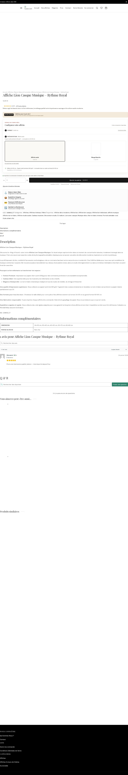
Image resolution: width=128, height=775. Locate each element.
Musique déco (82, 215)
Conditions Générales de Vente (10, 751)
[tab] (13, 25)
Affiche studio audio (24, 215)
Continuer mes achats (100, 20)
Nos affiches (45, 8)
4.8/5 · (15, 106)
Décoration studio (50, 215)
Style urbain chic (8, 218)
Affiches (10, 92)
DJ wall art (60, 215)
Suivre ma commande (7, 747)
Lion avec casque (71, 215)
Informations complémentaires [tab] (10, 231)
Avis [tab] (2, 233)
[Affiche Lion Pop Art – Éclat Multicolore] (56, 420)
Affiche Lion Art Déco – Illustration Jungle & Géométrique (38, 490)
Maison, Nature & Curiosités (22, 92)
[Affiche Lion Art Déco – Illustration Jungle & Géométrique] (61, 473)
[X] (69, 223)
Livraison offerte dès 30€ (8, 2)
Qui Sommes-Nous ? (7, 736)
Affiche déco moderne (62, 213)
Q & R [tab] (2, 236)
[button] (18, 458)
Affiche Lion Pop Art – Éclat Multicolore (29, 437)
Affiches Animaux (36, 92)
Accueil (36, 8)
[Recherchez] (97, 8)
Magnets (55, 8)
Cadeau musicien (37, 215)
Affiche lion (74, 213)
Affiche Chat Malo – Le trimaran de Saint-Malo (24, 607)
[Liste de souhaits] (101, 8)
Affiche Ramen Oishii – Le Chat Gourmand (21, 550)
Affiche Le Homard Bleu (12, 697)
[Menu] (21, 8)
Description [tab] (4, 228)
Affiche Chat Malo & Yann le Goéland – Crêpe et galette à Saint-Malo (34, 652)
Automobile (4, 766)
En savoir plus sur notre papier (12, 163)
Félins (44, 213)
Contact (68, 8)
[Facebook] (67, 223)
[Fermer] (126, 2)
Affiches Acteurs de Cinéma (9, 762)
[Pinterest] (70, 223)
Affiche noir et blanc (10, 215)
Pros (61, 8)
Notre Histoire (78, 8)
